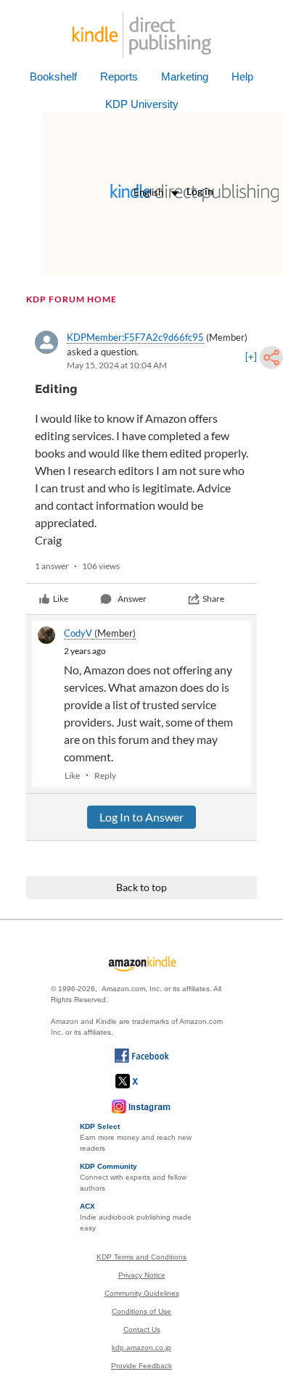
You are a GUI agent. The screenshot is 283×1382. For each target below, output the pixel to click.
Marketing (184, 76)
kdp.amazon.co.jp (141, 1348)
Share (213, 598)
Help (242, 76)
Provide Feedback (141, 1366)
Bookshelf (53, 76)
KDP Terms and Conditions (141, 1257)
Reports (119, 76)
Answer (132, 598)
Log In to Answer (141, 817)
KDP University (142, 104)
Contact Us (141, 1329)
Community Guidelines (141, 1293)
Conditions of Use (141, 1311)
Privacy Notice (141, 1275)
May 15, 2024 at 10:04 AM (117, 365)
